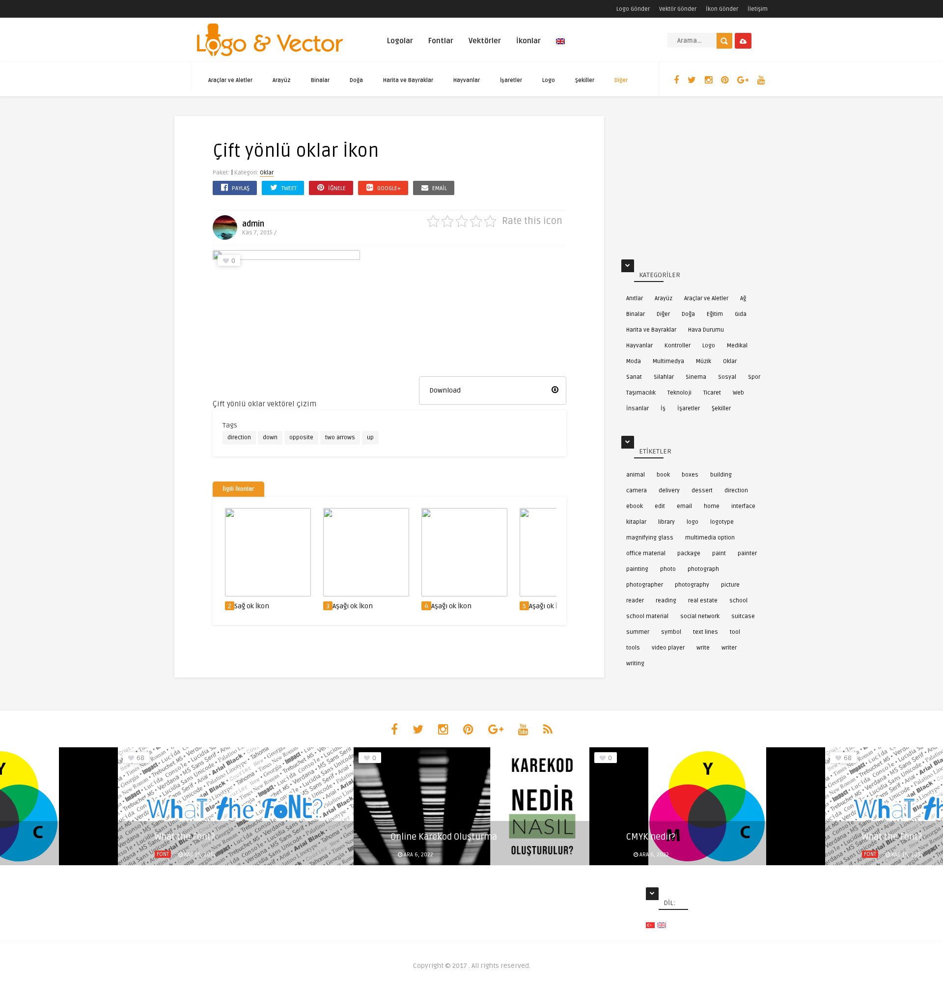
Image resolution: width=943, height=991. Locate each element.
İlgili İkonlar (238, 489)
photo (668, 569)
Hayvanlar (466, 80)
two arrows (340, 437)
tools (633, 647)
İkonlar (528, 40)
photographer (644, 585)
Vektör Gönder (677, 9)
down (270, 437)
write (703, 647)
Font (163, 854)
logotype (722, 522)
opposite (301, 437)
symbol (671, 632)
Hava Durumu (706, 330)
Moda (633, 361)
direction (239, 437)
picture (730, 585)
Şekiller (584, 80)
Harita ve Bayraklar (408, 80)
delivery (669, 490)
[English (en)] (661, 925)
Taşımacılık (641, 392)
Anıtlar (634, 298)
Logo (548, 80)
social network (700, 616)
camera (636, 490)
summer (637, 632)
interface (743, 506)
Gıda (741, 314)
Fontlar (440, 40)
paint (719, 553)
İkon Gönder (722, 9)
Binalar (320, 80)
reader (635, 600)
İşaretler (511, 80)
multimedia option (710, 537)
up (370, 437)
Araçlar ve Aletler (230, 80)
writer (729, 647)
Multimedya (668, 361)
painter (747, 553)
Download (445, 390)
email (684, 506)
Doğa (356, 80)
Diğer (621, 80)
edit (660, 506)
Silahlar (664, 377)
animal (635, 475)
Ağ (743, 298)
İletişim (758, 9)
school (738, 600)
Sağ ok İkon (251, 606)
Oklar (267, 172)
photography (692, 585)
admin (253, 224)
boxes (690, 475)
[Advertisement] (492, 311)
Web (738, 392)
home (712, 506)
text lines (705, 632)
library (666, 522)
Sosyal (727, 377)
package (688, 553)
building (721, 475)
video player (668, 647)
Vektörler (485, 40)
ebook (634, 506)
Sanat (634, 377)
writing (635, 663)
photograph (703, 569)
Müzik (703, 361)
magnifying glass (649, 537)
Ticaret (712, 392)
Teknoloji (679, 392)
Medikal (737, 345)
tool (735, 632)
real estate (703, 600)
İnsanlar (637, 408)
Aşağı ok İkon (353, 606)
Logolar (400, 40)
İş (663, 408)
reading (666, 600)
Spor (754, 377)
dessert (702, 490)
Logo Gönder (633, 9)
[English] (560, 45)
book (663, 475)
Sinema (696, 377)
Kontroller (678, 345)
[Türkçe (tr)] (650, 925)
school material (647, 616)
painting (637, 569)
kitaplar (636, 522)
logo (692, 522)
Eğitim (715, 314)
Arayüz (282, 80)
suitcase (743, 616)
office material (646, 553)
